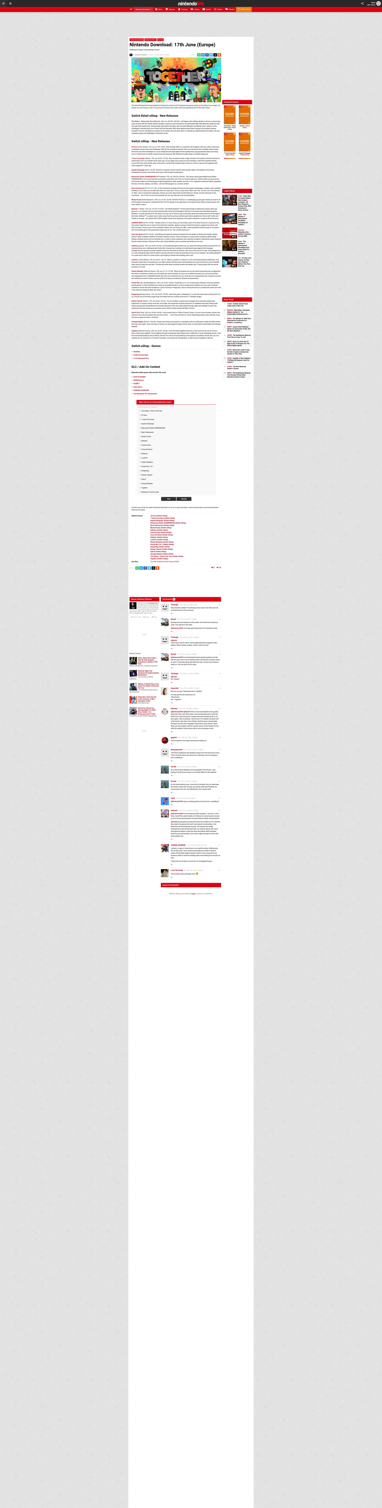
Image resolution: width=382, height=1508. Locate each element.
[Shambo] (165, 714)
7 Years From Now (138, 158)
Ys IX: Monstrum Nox (141, 358)
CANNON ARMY (137, 223)
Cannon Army (146, 445)
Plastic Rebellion (137, 271)
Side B (134, 313)
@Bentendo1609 (177, 801)
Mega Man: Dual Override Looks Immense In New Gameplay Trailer (147, 699)
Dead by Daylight (139, 377)
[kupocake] (165, 694)
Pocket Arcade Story (141, 355)
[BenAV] (165, 625)
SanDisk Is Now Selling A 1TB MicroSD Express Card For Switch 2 (238, 360)
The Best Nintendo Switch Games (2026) (164, 562)
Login (368, 5)
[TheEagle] (165, 611)
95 (235, 237)
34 (235, 266)
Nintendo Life (153, 603)
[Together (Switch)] (176, 80)
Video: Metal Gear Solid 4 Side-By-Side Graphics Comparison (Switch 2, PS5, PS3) (148, 661)
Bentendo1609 (176, 750)
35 (235, 222)
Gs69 (173, 798)
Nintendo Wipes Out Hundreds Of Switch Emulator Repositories (148, 673)
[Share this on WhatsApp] (199, 55)
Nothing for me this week (150, 492)
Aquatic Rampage (138, 170)
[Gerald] (165, 773)
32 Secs (134, 147)
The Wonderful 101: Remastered (145, 394)
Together (135, 331)
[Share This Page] (362, 3)
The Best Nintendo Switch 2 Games (236, 368)
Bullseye (144, 441)
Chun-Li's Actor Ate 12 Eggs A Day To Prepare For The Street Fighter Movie (238, 343)
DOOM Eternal (139, 380)
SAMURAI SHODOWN (141, 390)
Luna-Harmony (177, 870)
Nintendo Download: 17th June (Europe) (172, 44)
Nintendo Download (137, 40)
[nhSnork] (165, 816)
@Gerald (174, 822)
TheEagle (174, 605)
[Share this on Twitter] (211, 55)
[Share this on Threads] (215, 55)
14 (219, 845)
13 (219, 810)
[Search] (10, 3)
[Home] (131, 9)
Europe (160, 40)
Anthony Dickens (141, 55)
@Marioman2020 (177, 628)
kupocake (175, 688)
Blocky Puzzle (136, 200)
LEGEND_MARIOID (178, 845)
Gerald (173, 767)
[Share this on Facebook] (207, 55)
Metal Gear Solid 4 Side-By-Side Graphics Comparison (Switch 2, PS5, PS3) (238, 352)
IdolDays (135, 246)
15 (220, 567)
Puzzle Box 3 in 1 (138, 283)
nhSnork (174, 810)
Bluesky (147, 617)
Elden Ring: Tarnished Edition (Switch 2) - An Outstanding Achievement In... (238, 312)
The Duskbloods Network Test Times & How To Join (239, 336)
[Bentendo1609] (165, 756)
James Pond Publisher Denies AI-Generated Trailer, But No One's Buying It (238, 329)
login (193, 893)
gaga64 (174, 737)
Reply (155, 617)
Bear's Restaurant (138, 188)
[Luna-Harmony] (165, 876)
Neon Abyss (138, 387)
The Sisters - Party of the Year (142, 121)
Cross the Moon (137, 234)
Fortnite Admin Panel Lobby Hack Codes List (237, 305)
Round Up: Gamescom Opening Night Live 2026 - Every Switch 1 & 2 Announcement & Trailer (147, 711)
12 (219, 798)
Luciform (135, 260)
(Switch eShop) (158, 516)
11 (219, 781)
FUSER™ (137, 384)
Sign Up (373, 5)
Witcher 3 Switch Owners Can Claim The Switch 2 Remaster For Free (148, 686)
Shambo (174, 708)
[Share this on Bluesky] (203, 55)
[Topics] (3, 3)
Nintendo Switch (150, 40)
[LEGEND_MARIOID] (165, 851)
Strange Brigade (137, 322)
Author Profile (136, 617)
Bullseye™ (135, 209)
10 (173, 614)
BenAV (173, 619)
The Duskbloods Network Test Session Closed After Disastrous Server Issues (239, 375)
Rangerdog (135, 294)
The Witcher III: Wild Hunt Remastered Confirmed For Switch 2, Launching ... (239, 320)
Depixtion (137, 352)
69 (235, 249)
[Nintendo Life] (191, 3)
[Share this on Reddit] (219, 55)
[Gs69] (165, 804)
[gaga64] (165, 743)
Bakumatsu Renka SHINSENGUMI (144, 177)
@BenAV (174, 640)
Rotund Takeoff (137, 301)
